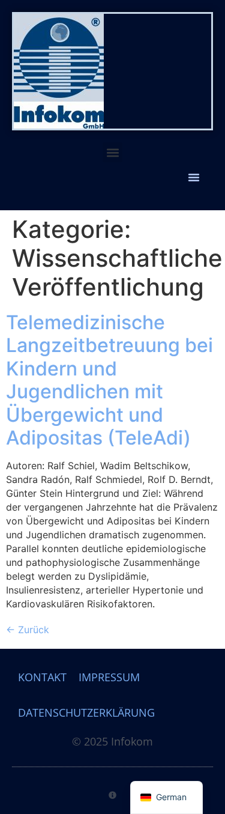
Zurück (27, 630)
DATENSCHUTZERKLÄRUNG (86, 712)
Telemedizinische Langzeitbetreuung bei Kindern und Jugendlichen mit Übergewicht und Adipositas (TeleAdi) (109, 380)
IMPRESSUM (109, 677)
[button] (112, 152)
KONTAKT (42, 677)
